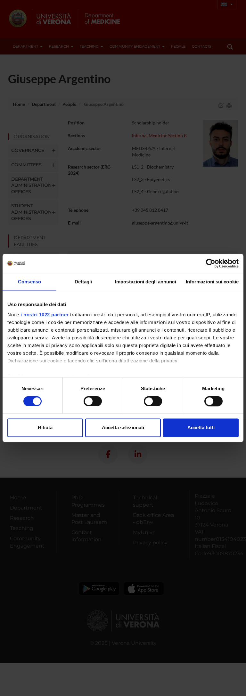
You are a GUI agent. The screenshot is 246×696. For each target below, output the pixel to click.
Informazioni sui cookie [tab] (212, 281)
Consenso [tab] (29, 281)
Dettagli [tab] (83, 281)
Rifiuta (45, 428)
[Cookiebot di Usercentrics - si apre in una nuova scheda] (211, 263)
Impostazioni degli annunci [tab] (145, 281)
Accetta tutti (201, 428)
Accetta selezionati (123, 428)
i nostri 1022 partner (44, 314)
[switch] (93, 401)
